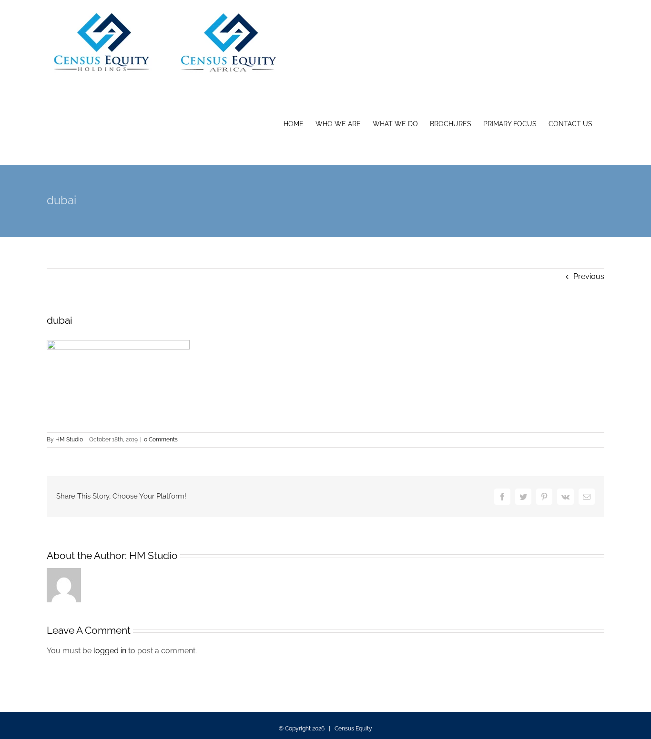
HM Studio (69, 439)
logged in (109, 650)
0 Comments (161, 439)
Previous (588, 276)
